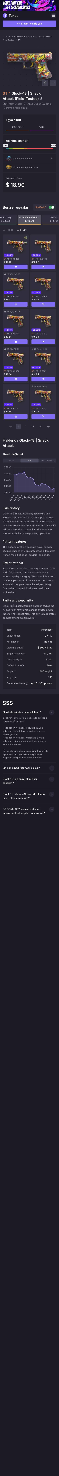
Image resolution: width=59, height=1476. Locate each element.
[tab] (11, 460)
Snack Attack (44, 37)
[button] (29, 158)
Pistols (19, 37)
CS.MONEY (8, 37)
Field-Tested (8, 40)
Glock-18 (30, 37)
